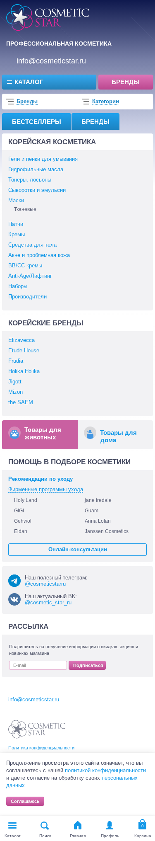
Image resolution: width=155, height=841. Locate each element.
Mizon (15, 392)
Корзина (142, 836)
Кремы (16, 234)
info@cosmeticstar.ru (51, 61)
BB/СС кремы (25, 265)
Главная (78, 836)
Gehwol (22, 521)
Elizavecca (21, 340)
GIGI (19, 511)
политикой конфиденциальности (105, 770)
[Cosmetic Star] (37, 729)
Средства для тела (32, 245)
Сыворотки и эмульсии (37, 190)
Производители (27, 296)
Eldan (20, 531)
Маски (16, 200)
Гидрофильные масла (35, 169)
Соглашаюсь (25, 801)
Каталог (28, 81)
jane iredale (98, 500)
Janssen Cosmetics (107, 531)
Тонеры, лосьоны (29, 180)
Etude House (23, 350)
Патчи (15, 224)
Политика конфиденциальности (41, 747)
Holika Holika (24, 371)
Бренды (126, 81)
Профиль (110, 836)
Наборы (17, 286)
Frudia (15, 361)
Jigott (14, 381)
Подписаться (88, 665)
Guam (91, 511)
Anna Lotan (98, 521)
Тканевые (25, 209)
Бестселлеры (36, 121)
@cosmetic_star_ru (48, 602)
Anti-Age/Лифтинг (30, 276)
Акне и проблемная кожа (39, 255)
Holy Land (25, 500)
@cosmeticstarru (45, 584)
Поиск (45, 836)
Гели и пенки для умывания (43, 159)
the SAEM (20, 402)
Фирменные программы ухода (45, 489)
